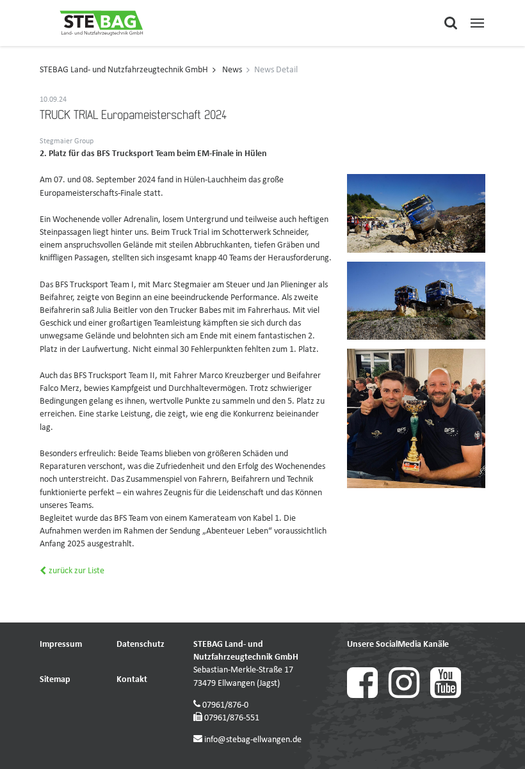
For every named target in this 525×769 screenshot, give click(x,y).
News (232, 70)
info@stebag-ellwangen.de (253, 740)
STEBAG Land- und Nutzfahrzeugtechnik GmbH (124, 70)
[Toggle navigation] (477, 23)
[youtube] (450, 696)
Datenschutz (141, 644)
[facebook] (368, 696)
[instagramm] (409, 696)
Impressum (61, 644)
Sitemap (55, 680)
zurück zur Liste (75, 571)
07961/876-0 (225, 705)
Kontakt (132, 680)
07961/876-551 (231, 718)
